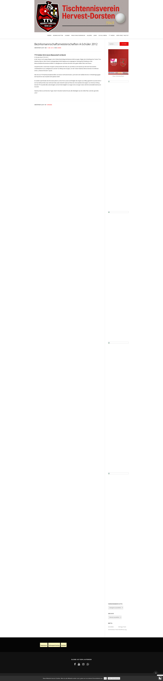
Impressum (43, 645)
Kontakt (63, 645)
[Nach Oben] (156, 673)
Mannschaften (58, 35)
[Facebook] (75, 664)
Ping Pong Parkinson (78, 35)
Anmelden (111, 627)
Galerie (89, 35)
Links (95, 35)
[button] (160, 678)
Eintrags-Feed (122, 627)
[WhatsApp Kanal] (88, 664)
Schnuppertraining (54, 645)
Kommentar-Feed (113, 629)
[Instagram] (83, 664)
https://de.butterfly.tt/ (118, 76)
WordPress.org (122, 629)
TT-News (112, 35)
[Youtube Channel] (79, 664)
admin (59, 48)
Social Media (103, 35)
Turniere (49, 104)
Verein (49, 35)
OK (105, 678)
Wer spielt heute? (122, 35)
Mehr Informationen (113, 678)
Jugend (67, 35)
